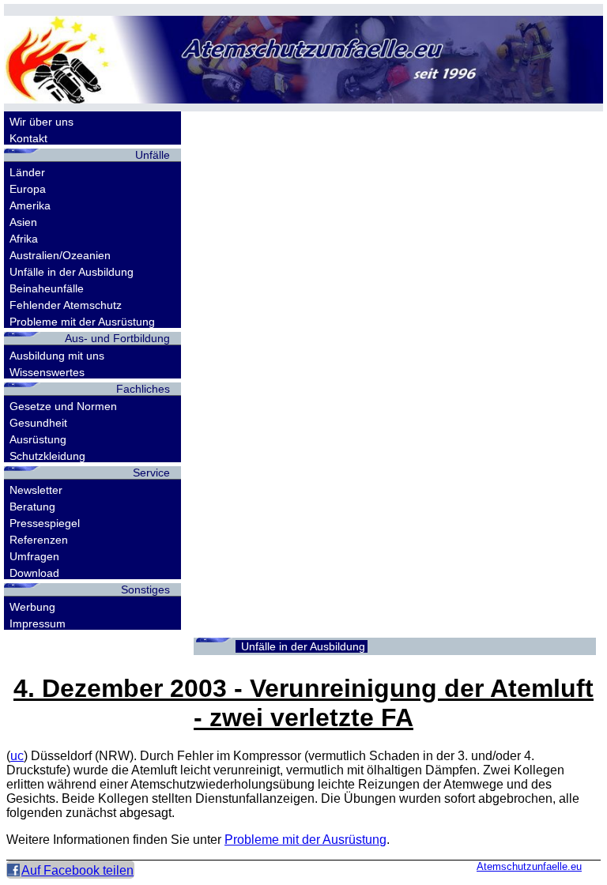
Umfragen (34, 556)
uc (17, 756)
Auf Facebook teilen (77, 870)
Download (34, 573)
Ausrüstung (37, 439)
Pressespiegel (44, 523)
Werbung (32, 607)
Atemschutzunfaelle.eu (529, 866)
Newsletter (35, 490)
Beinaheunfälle (46, 288)
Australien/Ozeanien (60, 255)
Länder (27, 172)
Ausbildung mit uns (56, 355)
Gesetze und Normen (63, 406)
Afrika (23, 238)
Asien (23, 222)
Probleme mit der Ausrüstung (82, 321)
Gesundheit (38, 422)
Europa (27, 189)
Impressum (37, 623)
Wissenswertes (47, 372)
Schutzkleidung (47, 456)
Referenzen (38, 539)
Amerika (30, 205)
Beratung (32, 506)
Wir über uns (41, 121)
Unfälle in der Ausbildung (71, 272)
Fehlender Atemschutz (65, 305)
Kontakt (28, 138)
